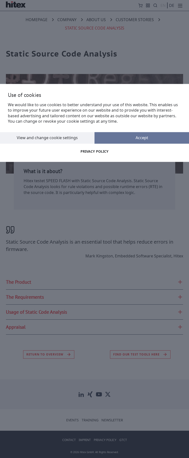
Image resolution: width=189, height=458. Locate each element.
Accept (142, 137)
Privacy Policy (94, 151)
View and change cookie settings (47, 137)
